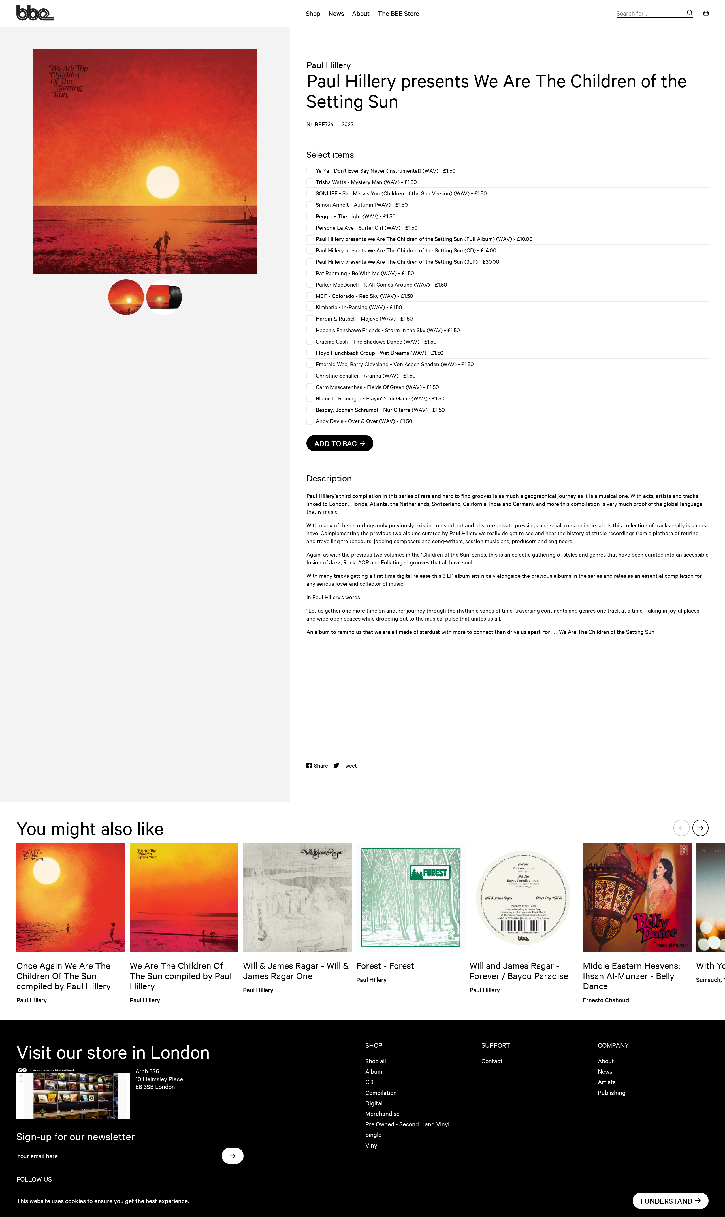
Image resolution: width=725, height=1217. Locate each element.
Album (373, 1071)
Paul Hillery (328, 65)
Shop (313, 13)
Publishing (612, 1092)
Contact (492, 1061)
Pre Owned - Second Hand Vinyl (407, 1124)
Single (373, 1134)
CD (369, 1082)
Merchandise (382, 1113)
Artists (607, 1082)
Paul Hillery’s (322, 495)
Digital (374, 1103)
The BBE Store (398, 13)
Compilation (381, 1092)
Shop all (375, 1061)
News (336, 13)
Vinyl (372, 1145)
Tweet (349, 765)
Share (321, 765)
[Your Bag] (706, 13)
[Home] (35, 18)
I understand (666, 1200)
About (361, 13)
